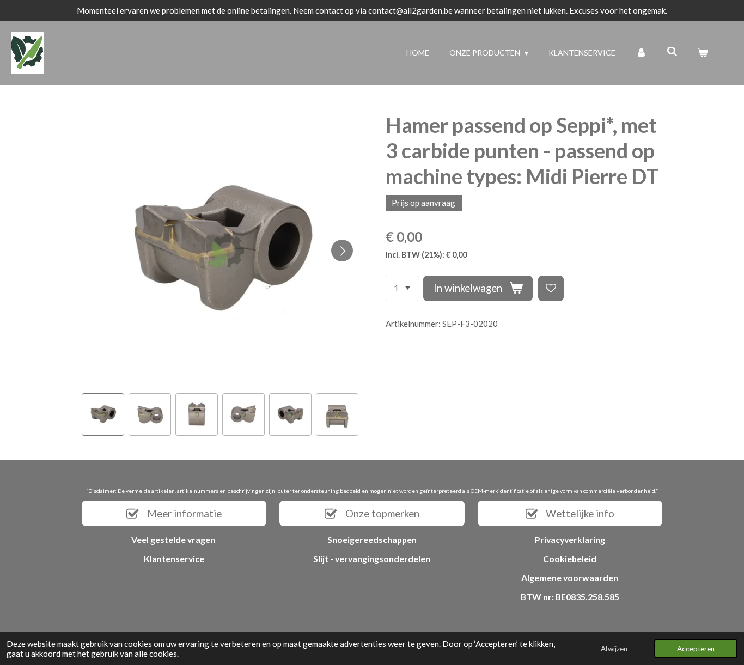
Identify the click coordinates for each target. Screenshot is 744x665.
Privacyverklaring (570, 539)
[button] (103, 414)
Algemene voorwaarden (569, 577)
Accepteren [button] (696, 648)
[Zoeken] (672, 51)
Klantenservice (174, 558)
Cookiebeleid (569, 558)
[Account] (641, 52)
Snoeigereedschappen (372, 539)
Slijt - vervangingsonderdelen (371, 558)
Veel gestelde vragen (174, 539)
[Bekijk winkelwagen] (702, 52)
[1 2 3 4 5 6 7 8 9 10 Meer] (402, 288)
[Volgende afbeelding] (342, 250)
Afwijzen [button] (614, 648)
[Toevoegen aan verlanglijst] (551, 288)
